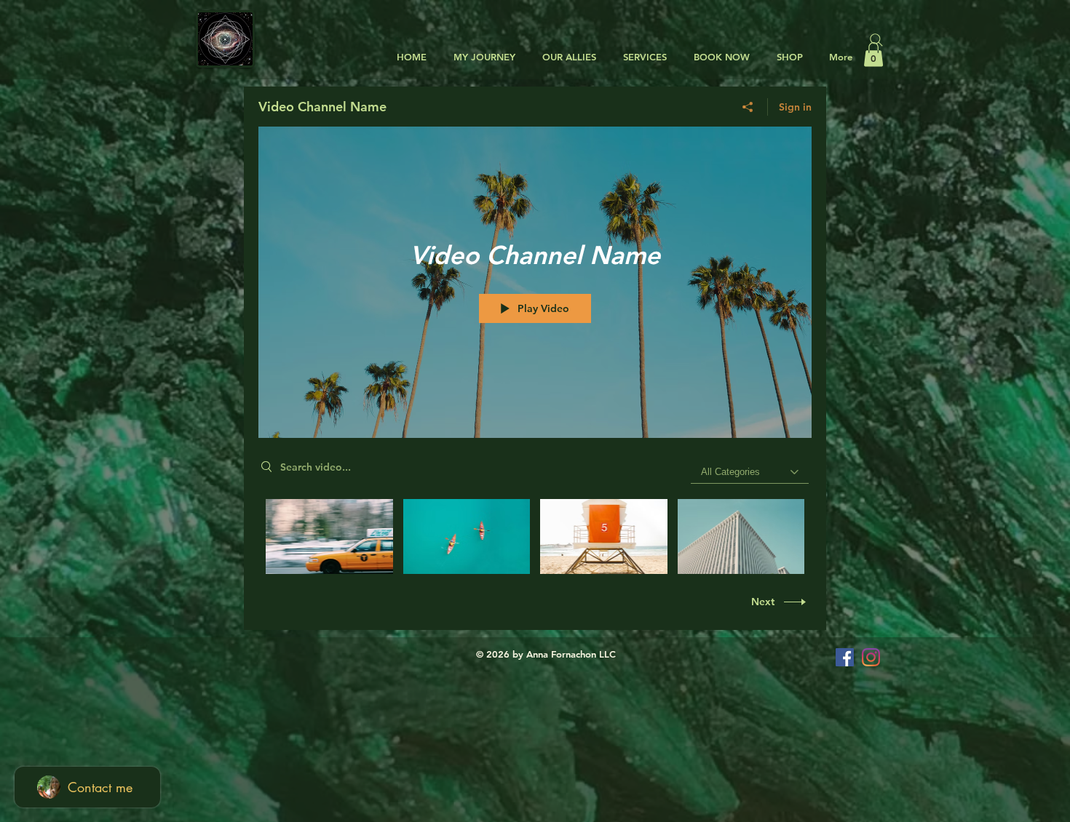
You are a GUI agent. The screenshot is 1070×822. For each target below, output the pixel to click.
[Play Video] (329, 536)
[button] (566, 57)
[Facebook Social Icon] (845, 657)
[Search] (876, 40)
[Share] (748, 107)
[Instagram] (871, 657)
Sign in (795, 106)
